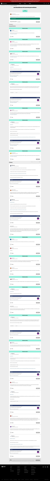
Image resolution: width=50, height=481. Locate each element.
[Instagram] (43, 467)
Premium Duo (32, 469)
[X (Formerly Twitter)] (45, 467)
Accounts (9, 5)
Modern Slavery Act (27, 479)
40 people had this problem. (13, 21)
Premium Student (33, 472)
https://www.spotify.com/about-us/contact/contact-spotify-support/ (18, 173)
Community (4, 3)
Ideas (30, 3)
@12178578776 (12, 67)
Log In (46, 3)
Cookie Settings (15, 479)
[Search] (44, 3)
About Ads (19, 479)
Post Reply (37, 460)
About (11, 467)
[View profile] (10, 14)
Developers (18, 469)
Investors (18, 472)
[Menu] (48, 3)
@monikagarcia (13, 438)
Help (20, 3)
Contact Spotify (26, 472)
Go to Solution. (14, 18)
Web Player (25, 469)
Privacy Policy (11, 479)
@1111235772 (11, 124)
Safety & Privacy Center (6, 479)
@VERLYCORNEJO (12, 202)
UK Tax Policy (31, 479)
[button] (39, 14)
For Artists (18, 467)
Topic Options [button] (11, 24)
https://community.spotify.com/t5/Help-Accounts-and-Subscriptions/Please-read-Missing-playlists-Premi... (23, 368)
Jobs (10, 469)
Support (25, 467)
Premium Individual (33, 467)
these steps (29, 1)
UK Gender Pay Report (36, 479)
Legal (2, 479)
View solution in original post (13, 33)
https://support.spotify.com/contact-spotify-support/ (16, 444)
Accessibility (22, 479)
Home (4, 5)
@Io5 (10, 438)
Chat (25, 3)
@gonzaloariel (11, 394)
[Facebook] (47, 467)
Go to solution (25, 11)
